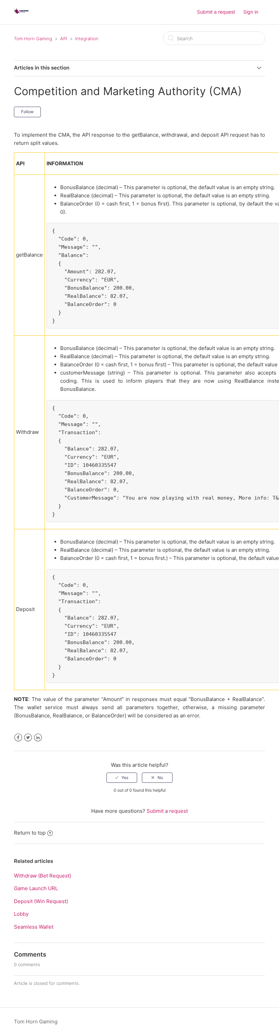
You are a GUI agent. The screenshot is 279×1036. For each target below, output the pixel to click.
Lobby (21, 914)
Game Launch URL (36, 888)
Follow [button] (27, 111)
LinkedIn (38, 737)
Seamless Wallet (33, 927)
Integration (86, 38)
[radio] (121, 778)
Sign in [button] (250, 12)
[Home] (21, 15)
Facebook (18, 737)
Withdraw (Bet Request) (42, 875)
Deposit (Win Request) (41, 901)
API (63, 38)
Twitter (28, 737)
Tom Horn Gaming (33, 38)
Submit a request (216, 12)
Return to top (30, 832)
